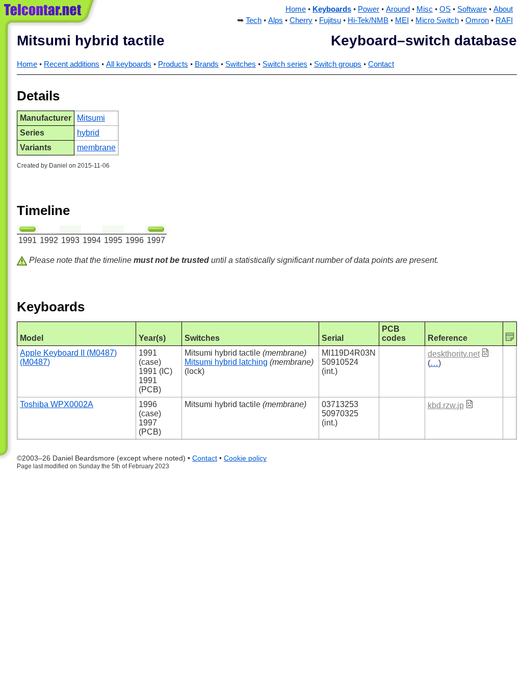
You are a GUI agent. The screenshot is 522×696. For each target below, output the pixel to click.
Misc (424, 9)
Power (368, 9)
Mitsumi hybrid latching (226, 362)
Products (173, 64)
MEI (402, 20)
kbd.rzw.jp (446, 405)
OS (445, 9)
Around (398, 9)
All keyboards (128, 64)
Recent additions (71, 64)
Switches (240, 64)
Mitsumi (91, 118)
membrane (96, 147)
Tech (254, 20)
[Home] (49, 15)
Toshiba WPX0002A (56, 404)
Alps (275, 20)
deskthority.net (454, 354)
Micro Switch (437, 20)
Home (295, 9)
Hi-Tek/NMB (368, 20)
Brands (207, 64)
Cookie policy (245, 458)
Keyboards (331, 9)
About (503, 9)
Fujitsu (330, 20)
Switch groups (337, 64)
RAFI (504, 20)
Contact (381, 64)
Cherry (301, 20)
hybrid (88, 132)
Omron (477, 20)
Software (472, 9)
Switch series (285, 64)
